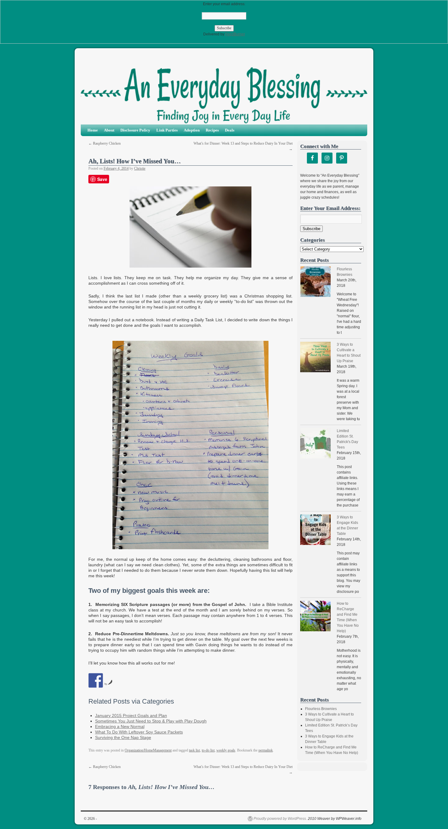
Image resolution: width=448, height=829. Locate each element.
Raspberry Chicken (104, 143)
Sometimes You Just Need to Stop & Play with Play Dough (151, 721)
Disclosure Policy (135, 130)
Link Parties (167, 130)
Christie (139, 168)
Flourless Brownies (321, 709)
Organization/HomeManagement (148, 750)
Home (92, 130)
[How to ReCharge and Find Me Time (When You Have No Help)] (315, 617)
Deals (229, 130)
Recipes (212, 130)
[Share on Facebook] (95, 680)
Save (102, 179)
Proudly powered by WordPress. (280, 818)
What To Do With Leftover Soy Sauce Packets (139, 732)
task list (194, 750)
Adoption (192, 130)
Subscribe (311, 228)
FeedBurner (235, 34)
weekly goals (225, 750)
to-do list (208, 750)
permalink (265, 750)
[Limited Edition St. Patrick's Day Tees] (315, 444)
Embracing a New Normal (119, 726)
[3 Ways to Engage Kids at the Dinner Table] (315, 530)
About (109, 130)
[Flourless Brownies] (315, 282)
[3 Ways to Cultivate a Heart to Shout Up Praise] (315, 358)
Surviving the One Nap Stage (123, 737)
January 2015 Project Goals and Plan (131, 715)
